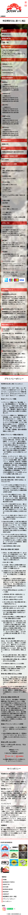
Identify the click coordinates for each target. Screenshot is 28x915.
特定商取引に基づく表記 (10, 896)
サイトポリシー (17, 25)
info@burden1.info (7, 66)
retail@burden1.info (7, 72)
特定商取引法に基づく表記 (7, 383)
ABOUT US (6, 884)
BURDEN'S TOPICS (9, 882)
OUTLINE (5, 887)
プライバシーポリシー (6, 25)
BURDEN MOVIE (8, 889)
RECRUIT (6, 891)
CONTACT (6, 894)
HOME (5, 879)
